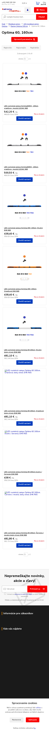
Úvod (3, 24)
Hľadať (42, 17)
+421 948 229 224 (9, 2)
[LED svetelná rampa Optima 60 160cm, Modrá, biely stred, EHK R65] (24, 328)
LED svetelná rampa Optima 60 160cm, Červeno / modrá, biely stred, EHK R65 (24, 534)
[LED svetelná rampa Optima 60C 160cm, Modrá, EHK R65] (24, 206)
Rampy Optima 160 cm (19, 26)
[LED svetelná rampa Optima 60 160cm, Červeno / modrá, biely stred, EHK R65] (24, 511)
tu (35, 728)
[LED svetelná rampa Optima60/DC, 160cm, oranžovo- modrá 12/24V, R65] (24, 84)
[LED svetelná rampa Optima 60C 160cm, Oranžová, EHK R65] (24, 267)
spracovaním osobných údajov (23, 594)
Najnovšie (8, 48)
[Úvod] (11, 10)
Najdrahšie (34, 48)
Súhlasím (32, 720)
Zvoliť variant (24, 118)
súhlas (38, 708)
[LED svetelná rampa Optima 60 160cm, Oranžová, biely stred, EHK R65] (24, 389)
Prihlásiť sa (35, 589)
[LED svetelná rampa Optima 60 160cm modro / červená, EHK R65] (24, 450)
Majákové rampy (14, 24)
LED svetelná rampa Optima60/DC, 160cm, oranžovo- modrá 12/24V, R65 (21, 107)
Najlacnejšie (21, 48)
